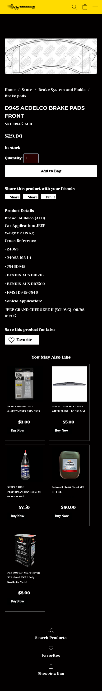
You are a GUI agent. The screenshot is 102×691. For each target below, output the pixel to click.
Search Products (51, 637)
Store (27, 89)
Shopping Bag (51, 673)
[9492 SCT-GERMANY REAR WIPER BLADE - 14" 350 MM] (69, 384)
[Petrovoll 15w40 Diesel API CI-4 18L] (69, 465)
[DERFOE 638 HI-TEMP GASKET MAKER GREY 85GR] (25, 384)
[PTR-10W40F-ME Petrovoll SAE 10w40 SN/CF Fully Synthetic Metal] (25, 550)
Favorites (51, 655)
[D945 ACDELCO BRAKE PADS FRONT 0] (51, 56)
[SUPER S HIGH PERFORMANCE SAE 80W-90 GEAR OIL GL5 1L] (25, 465)
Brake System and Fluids (62, 89)
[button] (22, 7)
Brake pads (15, 96)
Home (10, 89)
